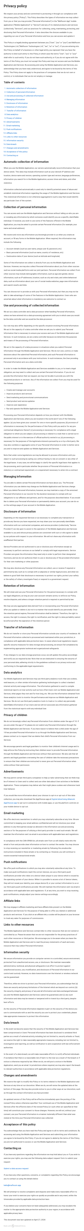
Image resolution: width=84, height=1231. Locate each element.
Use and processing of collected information (25, 96)
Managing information (15, 99)
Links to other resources (16, 137)
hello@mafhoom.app (12, 1185)
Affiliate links (11, 133)
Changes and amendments (17, 148)
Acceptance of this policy (16, 152)
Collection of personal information (20, 92)
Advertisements (13, 122)
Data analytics (12, 114)
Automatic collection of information (21, 88)
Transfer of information (16, 111)
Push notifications (14, 129)
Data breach (11, 144)
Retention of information (16, 107)
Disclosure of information (17, 103)
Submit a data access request (16, 1168)
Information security (15, 140)
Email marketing (13, 125)
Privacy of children (14, 118)
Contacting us (12, 155)
